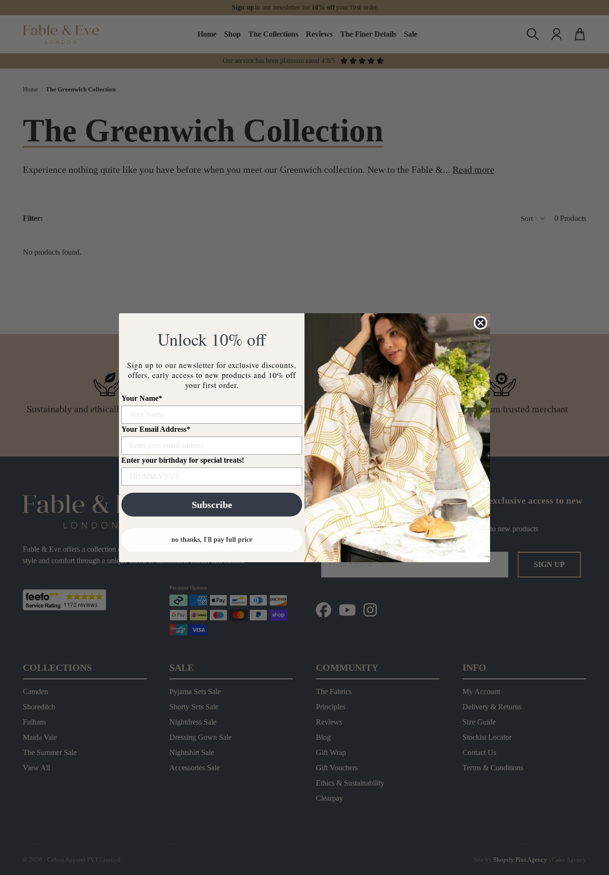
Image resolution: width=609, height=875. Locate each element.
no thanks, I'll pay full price (211, 539)
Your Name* (141, 398)
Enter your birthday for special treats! (182, 460)
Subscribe (212, 504)
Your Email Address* (155, 429)
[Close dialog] (480, 322)
